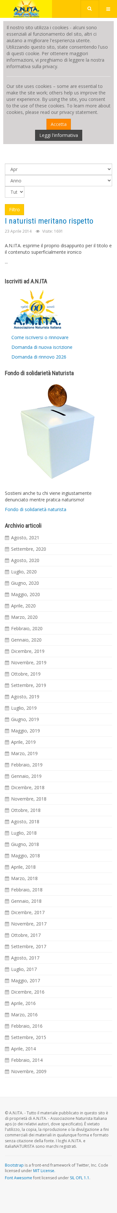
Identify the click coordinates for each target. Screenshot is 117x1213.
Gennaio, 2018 (26, 901)
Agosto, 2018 (25, 821)
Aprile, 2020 (23, 606)
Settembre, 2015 (28, 1037)
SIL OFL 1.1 (79, 1178)
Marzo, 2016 (24, 1014)
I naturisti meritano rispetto (49, 221)
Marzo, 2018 (24, 878)
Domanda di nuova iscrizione (41, 347)
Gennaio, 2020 (26, 640)
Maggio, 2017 (25, 980)
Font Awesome (18, 1178)
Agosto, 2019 (25, 696)
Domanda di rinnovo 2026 (38, 357)
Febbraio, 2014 (27, 1060)
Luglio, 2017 (24, 969)
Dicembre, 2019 (28, 651)
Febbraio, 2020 (27, 628)
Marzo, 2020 (24, 617)
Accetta (59, 124)
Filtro (14, 209)
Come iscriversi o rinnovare (40, 337)
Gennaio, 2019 (26, 776)
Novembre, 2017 (28, 924)
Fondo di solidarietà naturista (35, 509)
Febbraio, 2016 (27, 1026)
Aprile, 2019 (23, 742)
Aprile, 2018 (23, 867)
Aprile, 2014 (23, 1049)
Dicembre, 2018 (28, 787)
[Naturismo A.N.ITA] (26, 9)
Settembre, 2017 (28, 946)
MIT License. (44, 1170)
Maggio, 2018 (25, 855)
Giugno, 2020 (25, 583)
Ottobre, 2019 (26, 674)
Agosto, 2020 (25, 560)
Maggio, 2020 (25, 594)
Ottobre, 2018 (26, 810)
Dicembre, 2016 (28, 992)
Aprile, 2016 (23, 1003)
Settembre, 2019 (28, 685)
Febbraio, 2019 (27, 765)
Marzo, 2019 (24, 753)
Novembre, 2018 (28, 799)
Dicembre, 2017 (28, 912)
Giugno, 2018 (25, 844)
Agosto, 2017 (25, 958)
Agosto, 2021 (25, 537)
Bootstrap (14, 1165)
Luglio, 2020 (24, 572)
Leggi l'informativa (58, 135)
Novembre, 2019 (28, 662)
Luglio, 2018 (24, 833)
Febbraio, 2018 (27, 890)
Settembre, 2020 (28, 549)
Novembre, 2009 (28, 1071)
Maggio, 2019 (25, 731)
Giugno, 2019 (25, 719)
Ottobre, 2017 (26, 935)
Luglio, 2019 (24, 708)
